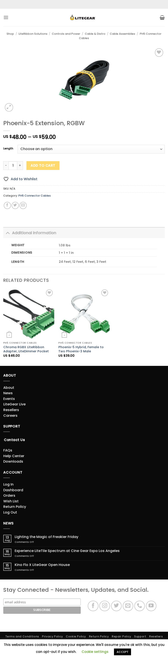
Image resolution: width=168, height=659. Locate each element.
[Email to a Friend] (23, 205)
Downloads (13, 461)
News (8, 393)
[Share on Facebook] (7, 205)
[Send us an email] (128, 606)
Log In (8, 484)
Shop (10, 34)
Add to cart (43, 165)
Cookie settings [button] (95, 651)
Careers (10, 415)
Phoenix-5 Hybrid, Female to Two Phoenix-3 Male (81, 349)
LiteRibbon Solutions (33, 34)
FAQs (7, 450)
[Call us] (139, 606)
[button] (6, 17)
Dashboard (13, 490)
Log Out (10, 512)
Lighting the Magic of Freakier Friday (46, 537)
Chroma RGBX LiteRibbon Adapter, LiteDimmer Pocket (26, 349)
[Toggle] (7, 232)
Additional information (34, 232)
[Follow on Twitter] (116, 606)
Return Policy (14, 506)
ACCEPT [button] (122, 652)
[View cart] (162, 17)
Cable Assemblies (122, 34)
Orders (9, 495)
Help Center (13, 455)
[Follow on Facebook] (93, 606)
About (8, 387)
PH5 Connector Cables (34, 195)
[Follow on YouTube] (151, 606)
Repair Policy (121, 636)
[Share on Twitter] (15, 205)
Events (9, 398)
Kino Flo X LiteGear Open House (42, 565)
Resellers (11, 409)
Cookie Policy (76, 636)
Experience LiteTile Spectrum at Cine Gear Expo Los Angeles (67, 551)
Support (140, 636)
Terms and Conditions (22, 636)
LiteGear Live (14, 404)
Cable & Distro (95, 34)
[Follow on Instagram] (104, 606)
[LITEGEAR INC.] (84, 18)
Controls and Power (66, 34)
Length (8, 148)
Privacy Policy (52, 636)
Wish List (11, 501)
